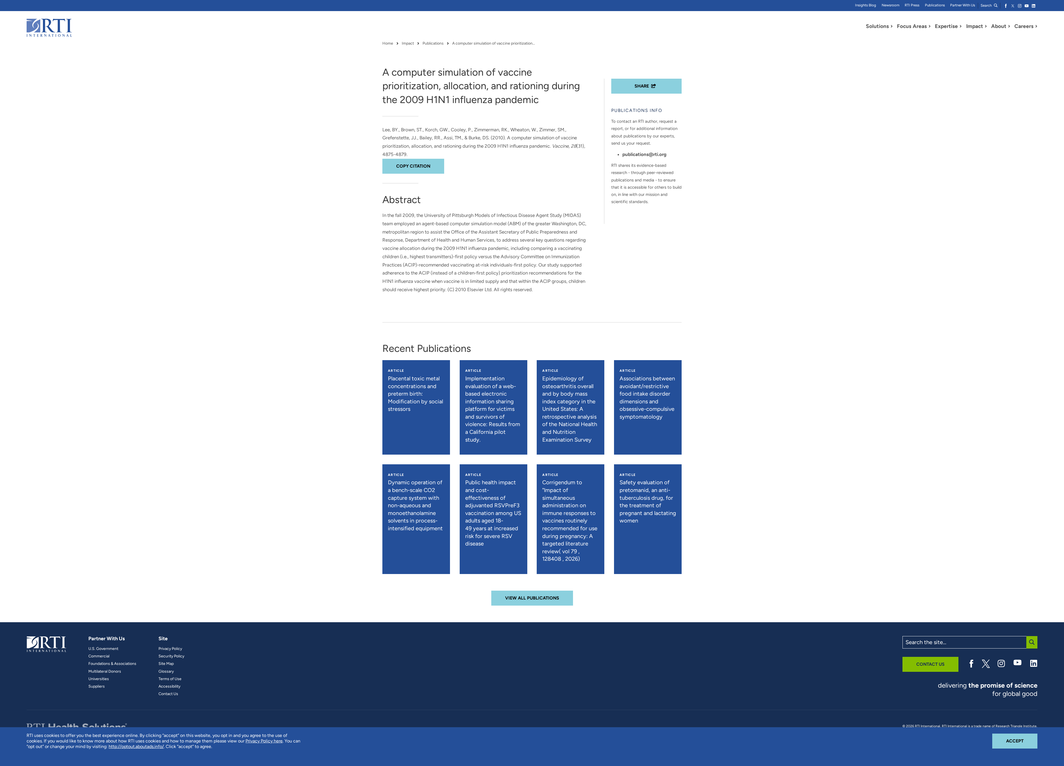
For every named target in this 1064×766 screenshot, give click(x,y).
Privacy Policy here (264, 741)
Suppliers (96, 686)
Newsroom (890, 5)
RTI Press (912, 5)
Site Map (166, 664)
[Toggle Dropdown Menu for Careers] (1036, 26)
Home (387, 43)
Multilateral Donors (104, 671)
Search (987, 5)
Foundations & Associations (112, 664)
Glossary (166, 671)
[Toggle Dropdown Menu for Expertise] (961, 26)
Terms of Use (169, 679)
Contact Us (168, 694)
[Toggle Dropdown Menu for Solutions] (892, 26)
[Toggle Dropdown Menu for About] (1009, 26)
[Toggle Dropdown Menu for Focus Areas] (930, 26)
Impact (408, 43)
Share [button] (642, 86)
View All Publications (532, 598)
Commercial (98, 656)
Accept (1021, 741)
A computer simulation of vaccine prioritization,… (493, 43)
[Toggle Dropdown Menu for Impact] (986, 26)
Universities (98, 679)
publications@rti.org (644, 154)
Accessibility (169, 686)
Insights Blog (865, 5)
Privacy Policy (170, 649)
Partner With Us (962, 5)
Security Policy (171, 656)
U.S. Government (103, 649)
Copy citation (413, 166)
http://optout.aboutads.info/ (136, 746)
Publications (935, 5)
